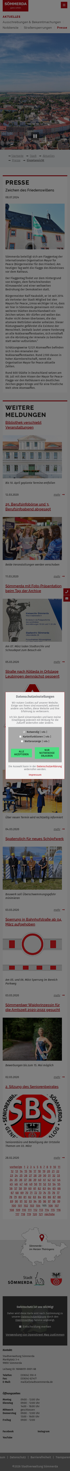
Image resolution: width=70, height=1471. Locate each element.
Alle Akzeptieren (21, 753)
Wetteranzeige (33, 741)
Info (43, 732)
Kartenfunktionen (33, 736)
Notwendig (33, 731)
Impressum (35, 774)
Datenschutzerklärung (49, 766)
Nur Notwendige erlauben (47, 752)
